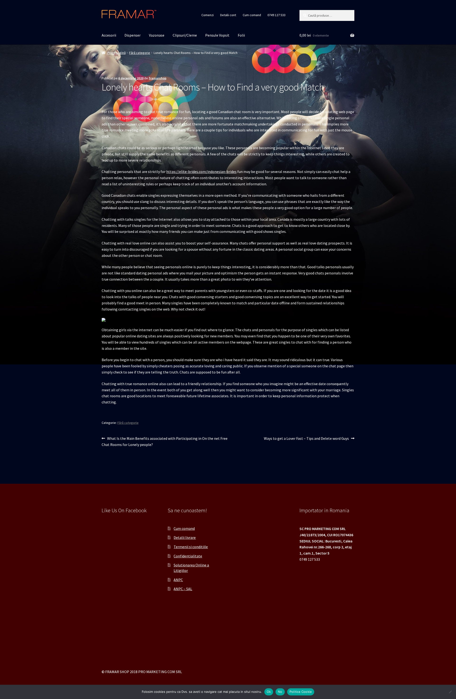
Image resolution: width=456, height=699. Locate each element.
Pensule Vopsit (217, 35)
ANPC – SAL (183, 588)
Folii (241, 35)
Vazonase (156, 35)
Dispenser (132, 35)
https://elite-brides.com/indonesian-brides (201, 171)
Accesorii (109, 35)
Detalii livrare (185, 537)
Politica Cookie (301, 692)
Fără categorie (139, 53)
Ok (269, 692)
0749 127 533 (276, 15)
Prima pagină (116, 53)
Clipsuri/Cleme (185, 35)
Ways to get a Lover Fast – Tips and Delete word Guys (306, 439)
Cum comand (252, 15)
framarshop (157, 78)
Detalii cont (228, 15)
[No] (450, 691)
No (280, 692)
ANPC (178, 579)
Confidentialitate (188, 556)
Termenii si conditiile (191, 546)
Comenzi (207, 15)
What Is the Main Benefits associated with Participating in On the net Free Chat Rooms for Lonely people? (165, 441)
